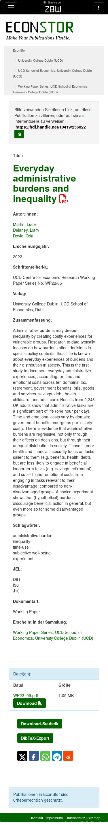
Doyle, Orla (23, 236)
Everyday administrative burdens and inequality (44, 183)
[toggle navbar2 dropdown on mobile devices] (99, 7)
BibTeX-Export (35, 738)
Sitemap (94, 817)
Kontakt (37, 817)
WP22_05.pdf (25, 695)
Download (27, 703)
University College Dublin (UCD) (40, 60)
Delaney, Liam (26, 230)
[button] (22, 756)
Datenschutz (75, 817)
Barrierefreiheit (76, 822)
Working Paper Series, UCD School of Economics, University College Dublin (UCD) (53, 635)
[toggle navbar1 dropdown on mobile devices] (11, 7)
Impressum (54, 817)
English (96, 822)
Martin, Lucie (25, 224)
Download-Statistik (39, 723)
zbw (53, 9)
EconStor (19, 50)
